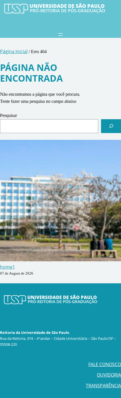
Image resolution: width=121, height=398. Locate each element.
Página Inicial (14, 51)
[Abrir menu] (60, 34)
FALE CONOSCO (104, 364)
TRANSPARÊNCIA (103, 385)
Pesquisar (8, 115)
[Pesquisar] (111, 126)
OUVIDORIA (109, 375)
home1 (7, 267)
